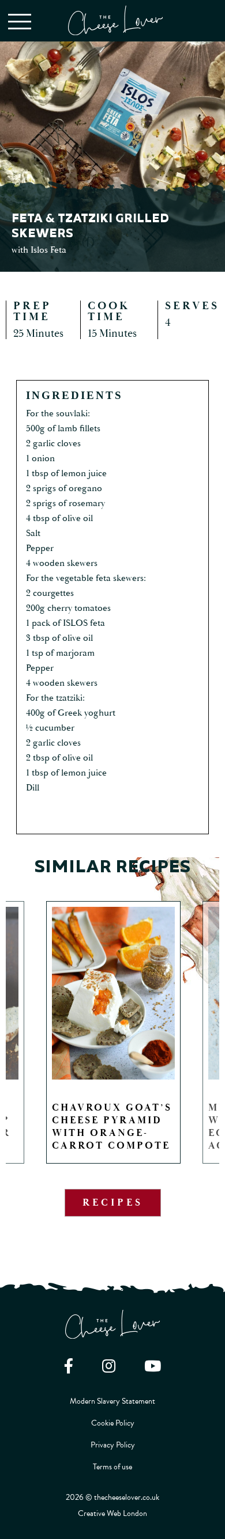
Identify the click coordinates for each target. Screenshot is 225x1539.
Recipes (112, 1202)
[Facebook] (69, 1365)
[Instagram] (109, 1365)
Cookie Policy (112, 1423)
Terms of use (112, 1467)
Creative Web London (112, 1513)
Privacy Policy (113, 1445)
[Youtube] (152, 1365)
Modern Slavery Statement (112, 1401)
